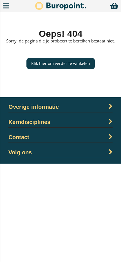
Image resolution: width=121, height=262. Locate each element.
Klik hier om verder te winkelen (60, 63)
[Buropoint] (60, 8)
